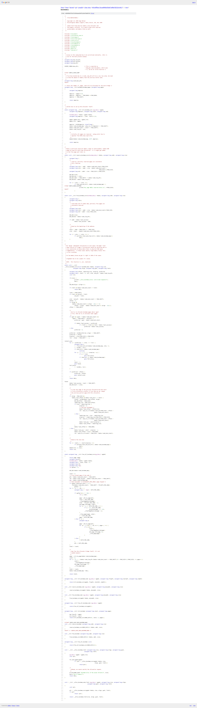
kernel (72, 7)
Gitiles (9, 705)
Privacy (13, 705)
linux (62, 7)
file (92, 13)
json (194, 705)
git (76, 7)
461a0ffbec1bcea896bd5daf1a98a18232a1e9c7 (107, 7)
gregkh (80, 7)
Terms (17, 705)
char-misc (87, 7)
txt (190, 705)
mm (126, 7)
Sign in (193, 2)
